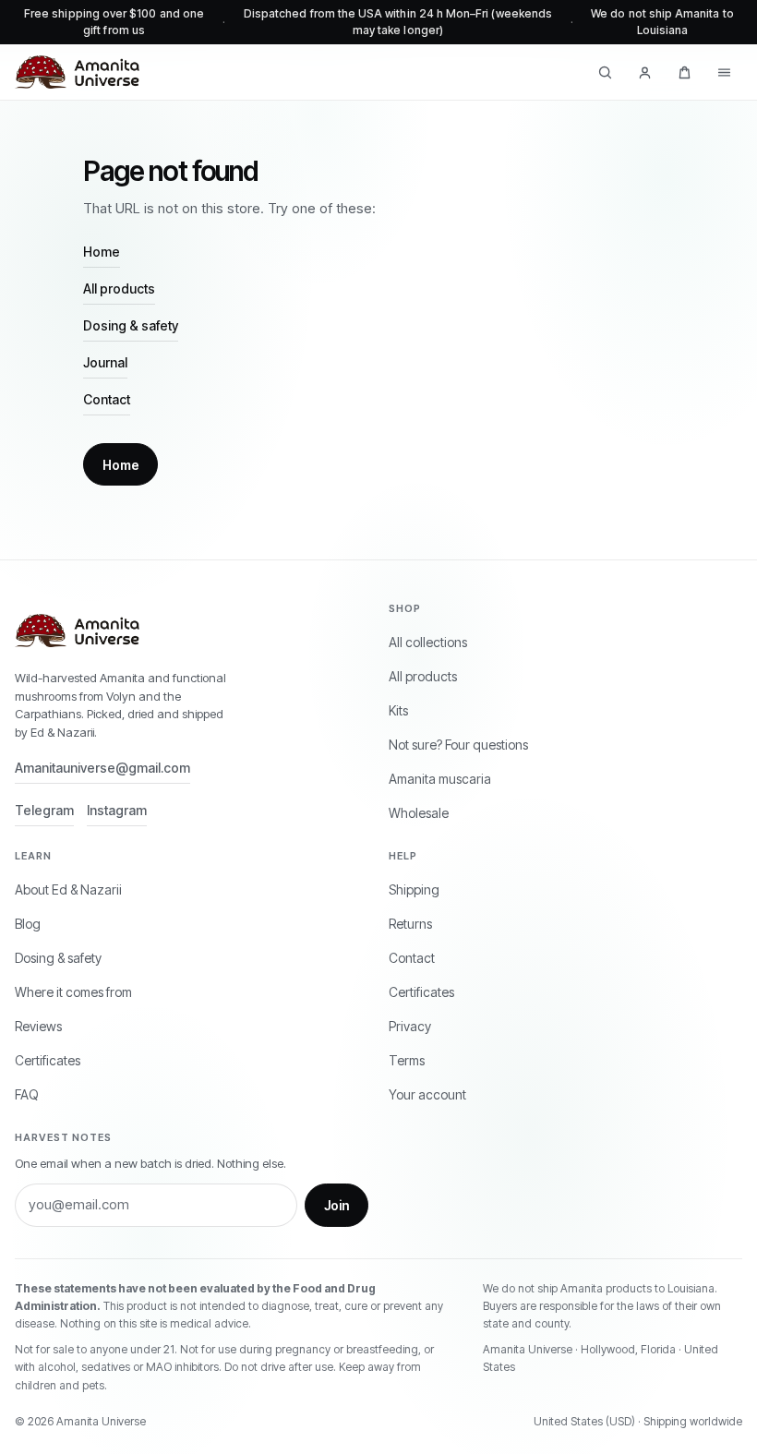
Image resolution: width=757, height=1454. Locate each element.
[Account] (645, 72)
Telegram (44, 810)
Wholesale (419, 813)
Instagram (117, 810)
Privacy (410, 1026)
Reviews (38, 1026)
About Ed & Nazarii (68, 889)
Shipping (414, 889)
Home (101, 251)
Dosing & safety (130, 325)
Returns (410, 923)
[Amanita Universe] (77, 72)
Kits (398, 710)
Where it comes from (73, 992)
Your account (427, 1094)
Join (336, 1205)
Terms (407, 1060)
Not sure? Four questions (458, 744)
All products (119, 288)
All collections (428, 642)
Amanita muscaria (440, 779)
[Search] (605, 72)
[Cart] (685, 72)
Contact (106, 399)
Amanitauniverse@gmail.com (102, 767)
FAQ (27, 1094)
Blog (28, 923)
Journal (105, 362)
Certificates (47, 1060)
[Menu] (724, 72)
